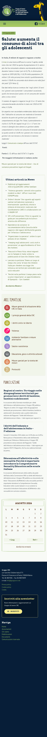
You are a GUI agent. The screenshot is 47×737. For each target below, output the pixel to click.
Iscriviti (14, 611)
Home (4, 626)
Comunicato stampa (15, 143)
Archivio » (14, 286)
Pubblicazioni (7, 634)
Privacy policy (6, 585)
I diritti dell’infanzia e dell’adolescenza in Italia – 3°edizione (19, 428)
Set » (35, 540)
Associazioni (6, 629)
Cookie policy (6, 587)
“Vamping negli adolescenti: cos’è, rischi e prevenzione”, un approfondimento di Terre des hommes (24, 245)
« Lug (11, 540)
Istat (5, 62)
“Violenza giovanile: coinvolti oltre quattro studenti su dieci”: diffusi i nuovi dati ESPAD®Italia (24, 193)
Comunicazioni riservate (11, 639)
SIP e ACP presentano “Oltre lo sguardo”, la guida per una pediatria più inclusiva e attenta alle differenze (24, 218)
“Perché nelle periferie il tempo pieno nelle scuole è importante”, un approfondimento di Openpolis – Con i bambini (24, 277)
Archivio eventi (23, 547)
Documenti (6, 637)
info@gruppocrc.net (13, 581)
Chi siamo (5, 632)
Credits (4, 590)
